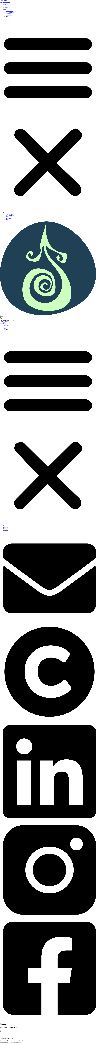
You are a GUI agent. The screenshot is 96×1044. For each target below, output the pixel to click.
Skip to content (3, 0)
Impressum (5, 326)
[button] (48, 114)
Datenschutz (6, 325)
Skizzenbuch (9, 13)
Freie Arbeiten (9, 11)
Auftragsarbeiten (10, 12)
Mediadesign (9, 15)
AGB (4, 328)
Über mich (5, 16)
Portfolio (5, 9)
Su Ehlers (5, 4)
